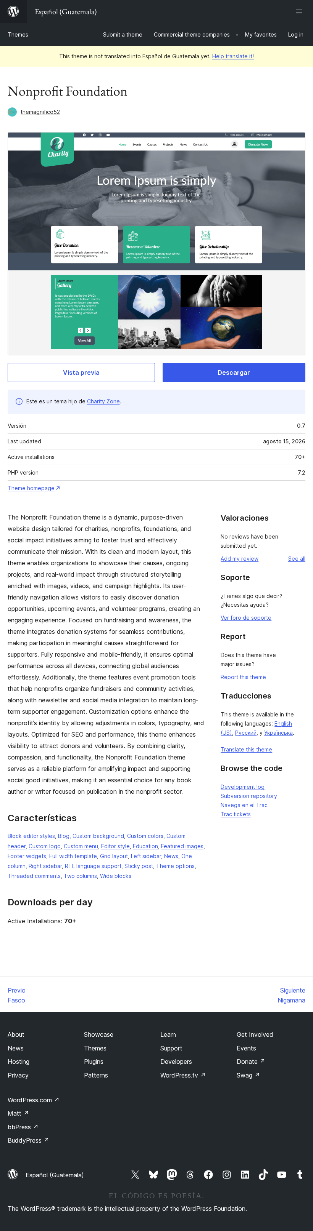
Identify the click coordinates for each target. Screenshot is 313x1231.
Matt (18, 1113)
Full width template (73, 856)
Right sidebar (45, 866)
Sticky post (138, 866)
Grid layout (114, 856)
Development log (243, 786)
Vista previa (81, 372)
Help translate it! (233, 56)
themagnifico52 (40, 112)
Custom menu (81, 846)
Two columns (80, 876)
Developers (176, 1061)
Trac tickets (236, 814)
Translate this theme (246, 749)
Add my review (239, 558)
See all (296, 558)
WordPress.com (34, 1100)
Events (246, 1048)
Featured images (182, 846)
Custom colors (145, 836)
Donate (251, 1061)
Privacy (18, 1075)
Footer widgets (27, 856)
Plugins (93, 1061)
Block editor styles (31, 836)
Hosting (18, 1061)
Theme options (175, 866)
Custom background (98, 836)
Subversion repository (249, 796)
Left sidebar (146, 856)
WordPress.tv (183, 1075)
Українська (278, 732)
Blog (63, 836)
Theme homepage (31, 488)
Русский (246, 732)
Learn (168, 1034)
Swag (248, 1075)
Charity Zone (103, 401)
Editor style (115, 846)
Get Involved (255, 1034)
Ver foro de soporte (246, 617)
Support (171, 1048)
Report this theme (243, 677)
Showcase (98, 1034)
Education (145, 846)
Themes (18, 34)
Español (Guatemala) (55, 1175)
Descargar (234, 372)
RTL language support (93, 866)
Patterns (96, 1075)
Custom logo (45, 846)
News (171, 856)
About (16, 1034)
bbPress (23, 1127)
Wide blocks (115, 876)
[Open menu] (301, 11)
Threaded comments (34, 876)
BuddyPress (28, 1140)
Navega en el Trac (244, 805)
